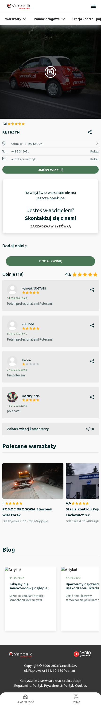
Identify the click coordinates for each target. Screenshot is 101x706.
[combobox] (50, 314)
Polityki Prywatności (47, 685)
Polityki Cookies (75, 685)
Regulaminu (22, 685)
